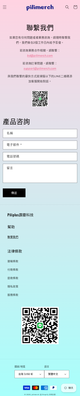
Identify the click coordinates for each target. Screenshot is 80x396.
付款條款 (12, 269)
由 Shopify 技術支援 (48, 394)
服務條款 (12, 295)
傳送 (14, 193)
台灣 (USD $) (25, 374)
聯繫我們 (12, 237)
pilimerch (35, 394)
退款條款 (12, 278)
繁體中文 (53, 374)
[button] (5, 7)
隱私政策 (12, 286)
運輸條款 (12, 261)
